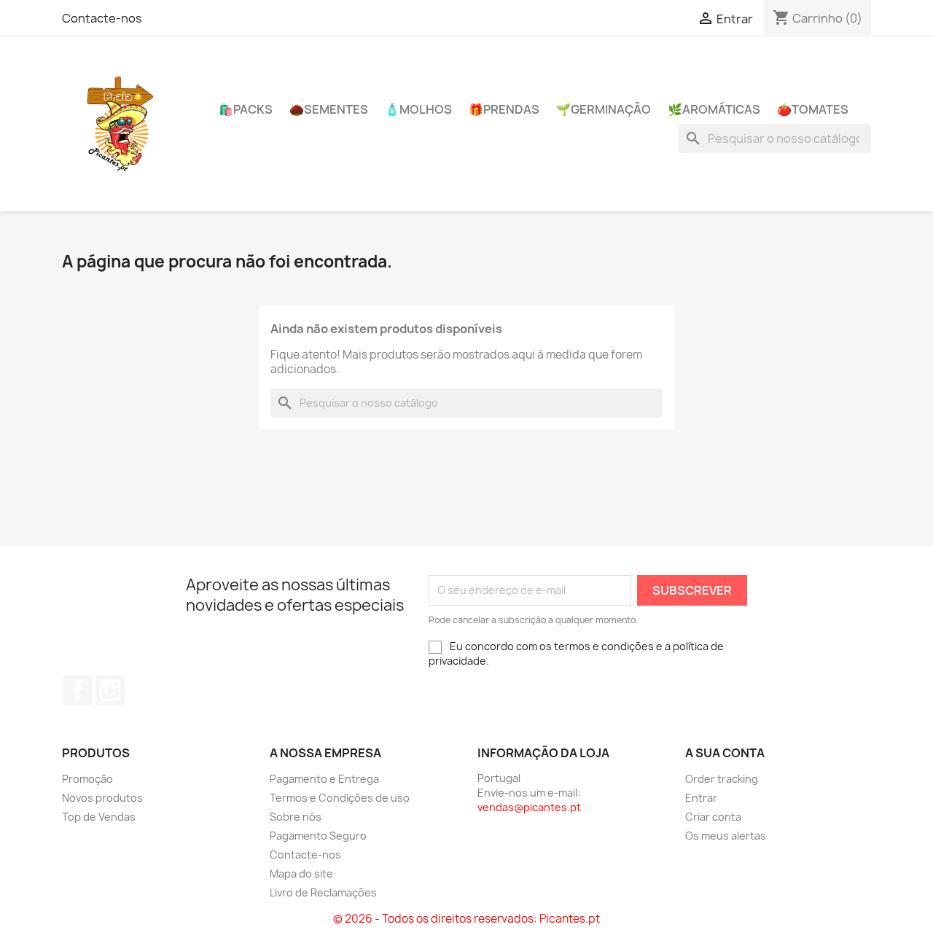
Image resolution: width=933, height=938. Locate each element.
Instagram (110, 690)
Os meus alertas (725, 836)
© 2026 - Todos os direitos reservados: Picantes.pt (466, 918)
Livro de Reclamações (323, 892)
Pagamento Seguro (318, 836)
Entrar (701, 798)
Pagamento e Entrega (324, 779)
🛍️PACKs (246, 109)
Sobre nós (295, 817)
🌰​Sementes (328, 109)
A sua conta (725, 753)
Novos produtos (102, 798)
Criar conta (713, 817)
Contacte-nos (102, 18)
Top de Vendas (99, 817)
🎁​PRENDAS (504, 109)
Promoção (87, 779)
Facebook (78, 690)
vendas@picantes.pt (529, 807)
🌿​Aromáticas (714, 109)
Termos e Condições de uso (340, 798)
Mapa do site (301, 873)
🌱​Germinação (603, 109)
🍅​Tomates (812, 109)
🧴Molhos (418, 109)
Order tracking (721, 779)
